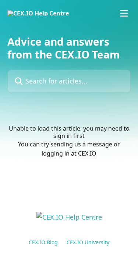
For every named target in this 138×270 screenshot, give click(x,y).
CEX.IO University (88, 242)
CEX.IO (87, 153)
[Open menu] (124, 13)
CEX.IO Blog (43, 242)
